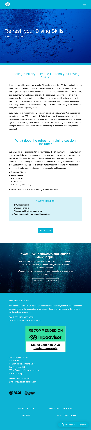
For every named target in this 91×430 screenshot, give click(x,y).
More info (38, 281)
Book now (52, 281)
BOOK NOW (45, 231)
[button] (73, 424)
